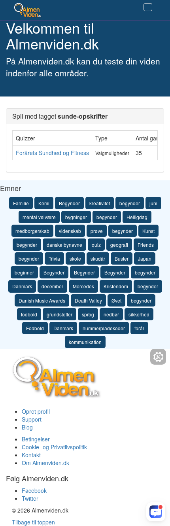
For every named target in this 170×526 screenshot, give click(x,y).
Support (32, 419)
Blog (27, 427)
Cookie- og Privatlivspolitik (54, 447)
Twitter (30, 498)
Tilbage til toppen (33, 522)
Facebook (34, 490)
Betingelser (36, 439)
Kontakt (31, 455)
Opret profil (36, 411)
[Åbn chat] (155, 511)
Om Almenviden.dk (45, 463)
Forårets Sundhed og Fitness (52, 153)
